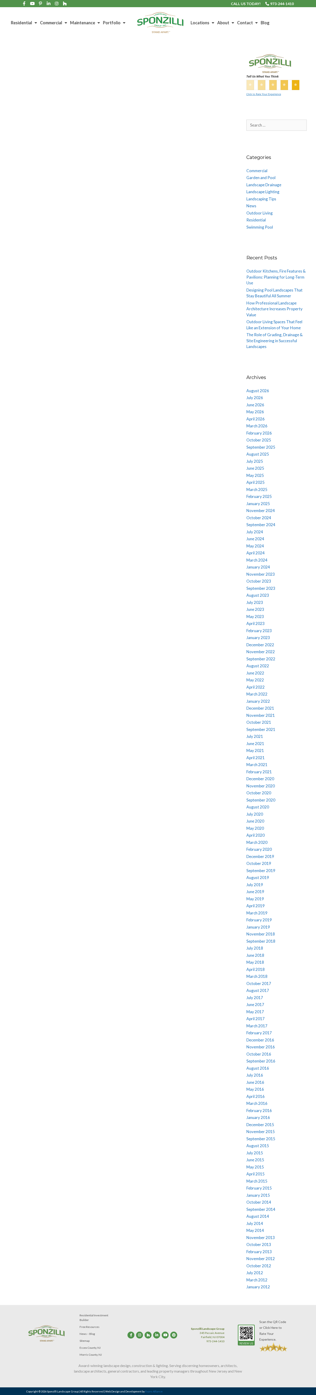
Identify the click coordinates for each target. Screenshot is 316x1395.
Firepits (20, 241)
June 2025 (255, 468)
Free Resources (89, 1327)
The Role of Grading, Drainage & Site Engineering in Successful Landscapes (274, 340)
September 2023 (260, 588)
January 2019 (258, 927)
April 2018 (255, 969)
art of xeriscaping (27, 408)
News (193, 562)
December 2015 (260, 1124)
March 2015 (256, 1181)
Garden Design (144, 400)
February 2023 (259, 630)
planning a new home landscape (195, 246)
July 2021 (254, 736)
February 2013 (259, 1251)
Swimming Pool (259, 227)
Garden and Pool (145, 390)
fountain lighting (145, 567)
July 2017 (254, 997)
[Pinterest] (173, 1335)
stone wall (45, 778)
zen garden (208, 405)
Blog (265, 22)
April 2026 (255, 418)
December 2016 (260, 1040)
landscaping (206, 241)
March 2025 (256, 489)
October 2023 (258, 581)
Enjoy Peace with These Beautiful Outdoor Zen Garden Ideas (169, 343)
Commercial (51, 22)
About (223, 22)
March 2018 (256, 976)
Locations (200, 22)
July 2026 (254, 397)
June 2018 (255, 955)
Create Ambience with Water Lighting (166, 501)
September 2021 (260, 729)
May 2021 (255, 750)
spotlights (198, 582)
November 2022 (260, 651)
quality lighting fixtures (144, 582)
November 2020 (260, 785)
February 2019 (259, 919)
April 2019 (255, 905)
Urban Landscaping (141, 971)
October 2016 (258, 1054)
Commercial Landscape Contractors (192, 951)
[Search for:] (276, 125)
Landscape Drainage (147, 241)
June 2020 (255, 821)
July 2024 (254, 531)
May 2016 (255, 1089)
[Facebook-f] (24, 3)
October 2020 (258, 792)
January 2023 (258, 637)
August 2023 (257, 595)
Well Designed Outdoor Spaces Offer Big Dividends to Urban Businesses (175, 686)
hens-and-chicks (73, 408)
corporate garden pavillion (166, 961)
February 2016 (259, 1110)
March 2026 (256, 425)
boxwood (21, 768)
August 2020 (257, 807)
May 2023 (255, 616)
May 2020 (255, 828)
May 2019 (255, 898)
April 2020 (255, 835)
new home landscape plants (72, 246)
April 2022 (255, 687)
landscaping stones (23, 773)
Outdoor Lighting (202, 572)
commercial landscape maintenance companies (161, 956)
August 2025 (257, 454)
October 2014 (258, 1202)
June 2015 (255, 1159)
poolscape (95, 773)
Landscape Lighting (173, 562)
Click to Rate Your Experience (263, 94)
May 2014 (255, 1230)
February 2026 (259, 433)
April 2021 (255, 757)
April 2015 (255, 1173)
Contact (245, 22)
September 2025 (260, 447)
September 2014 (260, 1209)
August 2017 (257, 990)
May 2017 (255, 1011)
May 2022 (255, 679)
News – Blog (87, 1334)
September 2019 (260, 870)
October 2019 (258, 863)
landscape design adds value (73, 241)
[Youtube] (32, 3)
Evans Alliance (154, 1391)
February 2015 (259, 1188)
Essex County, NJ (90, 1347)
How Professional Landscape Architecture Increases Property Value (274, 309)
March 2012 (256, 1279)
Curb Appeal (51, 408)
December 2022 (260, 644)
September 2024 (260, 524)
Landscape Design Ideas (113, 241)
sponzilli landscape (22, 251)
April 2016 (255, 1096)
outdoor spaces (159, 246)
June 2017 (255, 1004)
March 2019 (256, 912)
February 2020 (259, 849)
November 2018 (260, 934)
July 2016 (254, 1075)
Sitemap (85, 1340)
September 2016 (260, 1061)
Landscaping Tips (27, 236)
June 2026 (255, 404)
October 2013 (258, 1244)
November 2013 (260, 1237)
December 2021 (260, 708)
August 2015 (257, 1145)
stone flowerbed (91, 418)
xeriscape (16, 423)
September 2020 (260, 800)
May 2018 (255, 962)
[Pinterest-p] (40, 3)
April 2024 (255, 552)
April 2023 (255, 623)
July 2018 (254, 948)
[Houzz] (148, 1335)
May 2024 (255, 546)
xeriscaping (33, 423)
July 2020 (254, 814)
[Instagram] (57, 3)
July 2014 (254, 1223)
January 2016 (258, 1117)
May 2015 (255, 1167)
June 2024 (255, 538)
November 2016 (260, 1046)
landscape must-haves (180, 241)
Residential (21, 22)
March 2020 (256, 842)
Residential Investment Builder (94, 1318)
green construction (180, 768)
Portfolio (112, 22)
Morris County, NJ (91, 1354)
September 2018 (260, 941)
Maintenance (82, 22)
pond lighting (186, 577)
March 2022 (256, 694)
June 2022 (255, 673)
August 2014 (257, 1216)
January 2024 (258, 567)
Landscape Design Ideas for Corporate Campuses (175, 867)
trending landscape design (57, 251)
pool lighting (206, 577)
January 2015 (258, 1195)
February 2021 (259, 771)
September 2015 (260, 1138)
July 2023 (254, 602)
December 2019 (260, 856)
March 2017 (256, 1025)
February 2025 (259, 496)
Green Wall (168, 966)
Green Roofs (149, 966)
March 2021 (256, 764)
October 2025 (258, 440)
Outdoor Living (135, 246)
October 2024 (258, 517)
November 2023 (260, 574)
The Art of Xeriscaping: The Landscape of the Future (55, 348)
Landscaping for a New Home (60, 184)
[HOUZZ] (65, 3)
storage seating (65, 778)
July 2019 (254, 884)
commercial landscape (149, 768)
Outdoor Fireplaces (107, 246)
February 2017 (259, 1032)
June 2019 (255, 891)
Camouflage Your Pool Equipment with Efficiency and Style (54, 687)
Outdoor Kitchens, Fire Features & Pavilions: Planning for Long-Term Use (276, 277)
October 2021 (258, 722)
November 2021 (260, 715)
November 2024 (260, 510)
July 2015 (254, 1152)
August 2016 (257, 1068)
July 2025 (254, 461)
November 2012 (260, 1258)
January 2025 (258, 503)
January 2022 (258, 701)
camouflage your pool (46, 768)
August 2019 (257, 877)
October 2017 (258, 983)
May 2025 (255, 475)
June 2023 (255, 609)
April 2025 (255, 482)
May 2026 (255, 411)
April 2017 (255, 1018)
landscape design (39, 241)
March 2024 (256, 560)
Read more (171, 933)
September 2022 (260, 658)
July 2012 (254, 1272)
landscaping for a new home (29, 246)
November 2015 (260, 1131)
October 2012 (258, 1265)
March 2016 (256, 1103)
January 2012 (258, 1286)
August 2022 (257, 665)
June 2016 (255, 1082)
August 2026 (257, 390)
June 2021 (255, 743)
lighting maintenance (172, 572)
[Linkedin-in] (48, 3)
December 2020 (260, 778)
